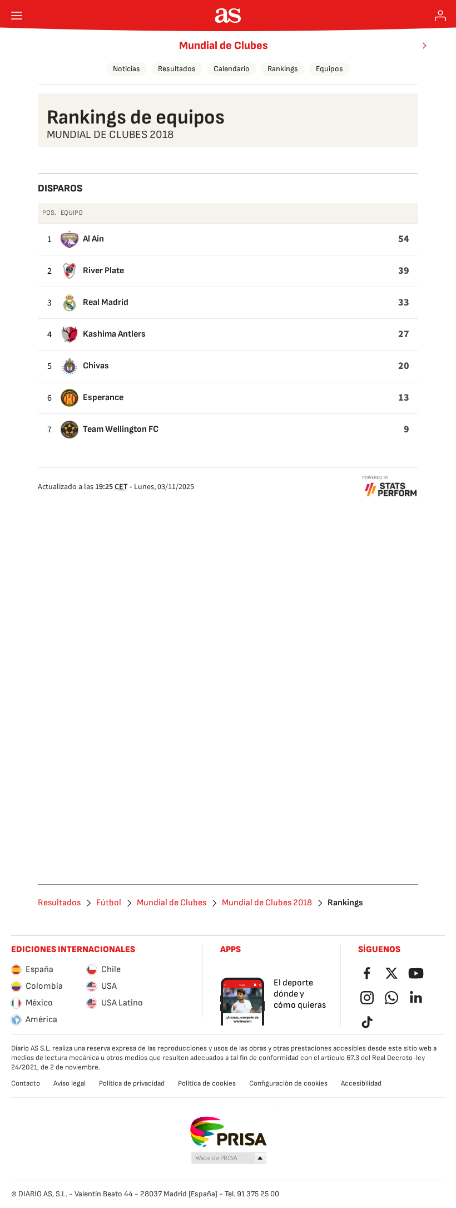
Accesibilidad (361, 1083)
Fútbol (108, 903)
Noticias (126, 68)
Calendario (232, 68)
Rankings (282, 68)
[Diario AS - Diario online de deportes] (228, 15)
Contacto (25, 1083)
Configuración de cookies (288, 1083)
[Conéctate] (440, 15)
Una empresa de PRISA (228, 1131)
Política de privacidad (132, 1083)
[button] (229, 1158)
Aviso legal (69, 1083)
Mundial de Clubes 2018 (267, 903)
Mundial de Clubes (223, 45)
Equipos (329, 68)
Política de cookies (207, 1083)
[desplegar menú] (16, 15)
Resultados (177, 68)
